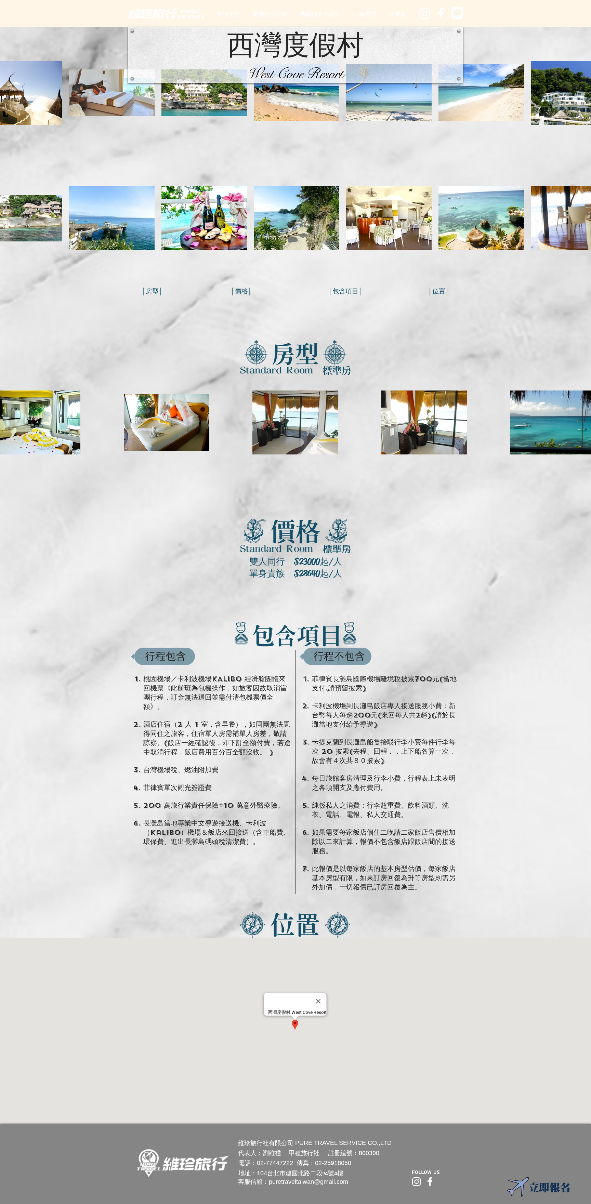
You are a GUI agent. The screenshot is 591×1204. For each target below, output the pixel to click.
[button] (269, 14)
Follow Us (426, 1172)
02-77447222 (275, 1163)
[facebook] (441, 13)
